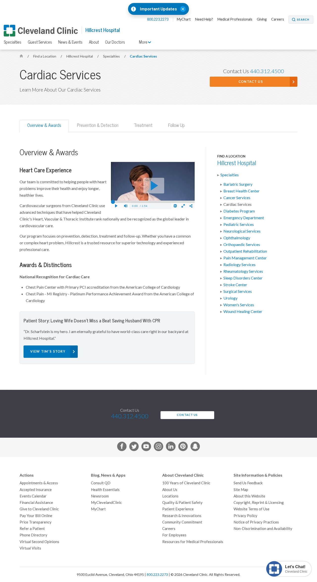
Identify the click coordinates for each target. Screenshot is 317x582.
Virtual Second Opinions (39, 541)
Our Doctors (115, 42)
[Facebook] (122, 447)
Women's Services (238, 304)
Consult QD (100, 483)
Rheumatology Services (243, 271)
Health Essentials (105, 489)
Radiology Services (239, 264)
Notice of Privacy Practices (256, 522)
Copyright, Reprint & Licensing (259, 502)
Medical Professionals (234, 19)
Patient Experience (178, 509)
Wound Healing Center (242, 311)
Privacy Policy (245, 515)
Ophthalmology (236, 237)
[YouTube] (146, 447)
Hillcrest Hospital (102, 30)
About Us (169, 489)
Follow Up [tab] (176, 125)
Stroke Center (235, 284)
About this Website (249, 496)
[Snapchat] (195, 447)
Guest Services (40, 42)
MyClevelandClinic (106, 502)
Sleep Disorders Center (243, 278)
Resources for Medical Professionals (192, 541)
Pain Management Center (245, 257)
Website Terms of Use (251, 509)
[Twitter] (134, 447)
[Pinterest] (183, 447)
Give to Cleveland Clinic (39, 509)
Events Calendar (33, 496)
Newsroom (100, 496)
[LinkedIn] (170, 447)
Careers (277, 19)
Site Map (241, 489)
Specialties (12, 42)
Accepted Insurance (36, 489)
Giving (262, 19)
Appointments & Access (39, 483)
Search (303, 19)
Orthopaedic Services (241, 244)
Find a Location (45, 56)
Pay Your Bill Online (36, 515)
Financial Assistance (36, 502)
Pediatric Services (238, 224)
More (143, 42)
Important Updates (158, 9)
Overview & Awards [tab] (44, 125)
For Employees (174, 535)
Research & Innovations (181, 515)
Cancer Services (236, 197)
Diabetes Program (239, 211)
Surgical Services (237, 291)
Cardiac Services (143, 56)
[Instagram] (158, 447)
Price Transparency (36, 522)
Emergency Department (243, 217)
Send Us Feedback (248, 483)
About (94, 42)
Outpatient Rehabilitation (245, 251)
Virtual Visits (30, 548)
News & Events (70, 42)
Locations (170, 496)
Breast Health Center (241, 190)
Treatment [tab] (143, 125)
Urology (230, 298)
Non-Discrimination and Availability (263, 528)
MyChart (184, 19)
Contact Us (250, 82)
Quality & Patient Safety (182, 502)
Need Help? (204, 19)
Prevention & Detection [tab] (97, 125)
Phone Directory (33, 535)
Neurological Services (242, 231)
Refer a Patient (32, 528)
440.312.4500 (267, 71)
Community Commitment (182, 522)
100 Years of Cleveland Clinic (186, 483)
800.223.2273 (158, 19)
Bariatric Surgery (237, 184)
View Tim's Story (47, 351)
